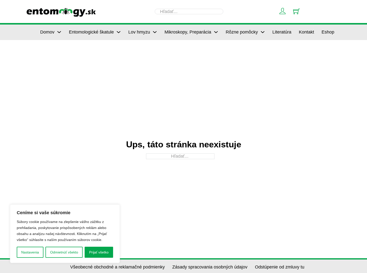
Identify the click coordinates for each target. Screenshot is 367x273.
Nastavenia (30, 252)
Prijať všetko (99, 252)
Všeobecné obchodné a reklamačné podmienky (117, 266)
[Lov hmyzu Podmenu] (155, 32)
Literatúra (281, 32)
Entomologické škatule (91, 32)
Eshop (328, 32)
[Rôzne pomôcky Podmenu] (262, 32)
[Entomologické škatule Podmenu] (118, 32)
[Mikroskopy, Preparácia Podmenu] (216, 32)
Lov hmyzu (139, 32)
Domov (47, 32)
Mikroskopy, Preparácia (188, 32)
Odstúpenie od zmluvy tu (279, 266)
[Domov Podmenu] (59, 32)
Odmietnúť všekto (64, 252)
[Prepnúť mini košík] (296, 11)
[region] (65, 233)
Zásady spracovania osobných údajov (209, 266)
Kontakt (306, 32)
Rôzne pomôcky (242, 32)
